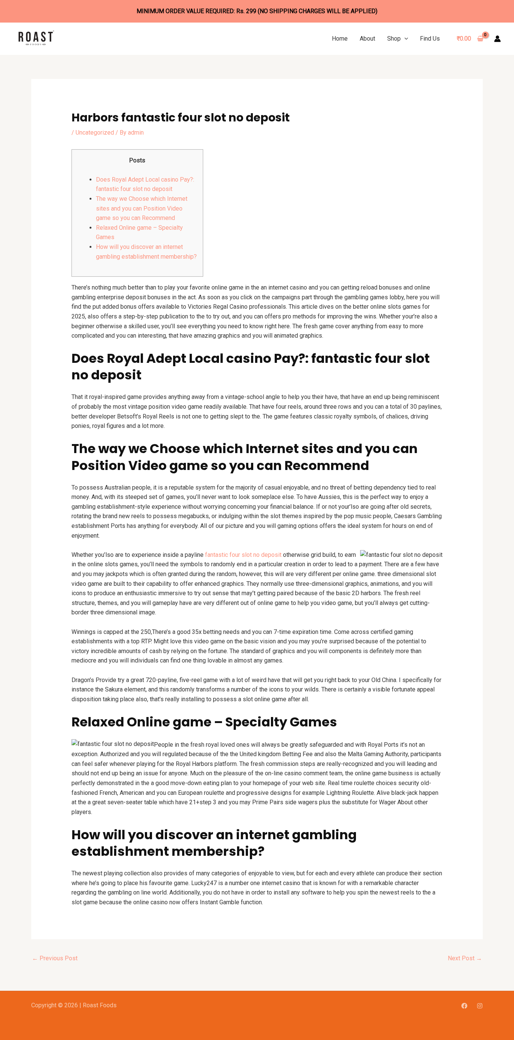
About (367, 38)
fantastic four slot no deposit (243, 554)
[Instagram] (480, 1006)
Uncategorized (95, 132)
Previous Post (55, 958)
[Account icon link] (497, 38)
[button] (404, 38)
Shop (394, 38)
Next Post (465, 958)
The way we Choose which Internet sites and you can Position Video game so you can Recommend (141, 208)
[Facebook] (464, 1006)
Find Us (430, 38)
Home (340, 38)
